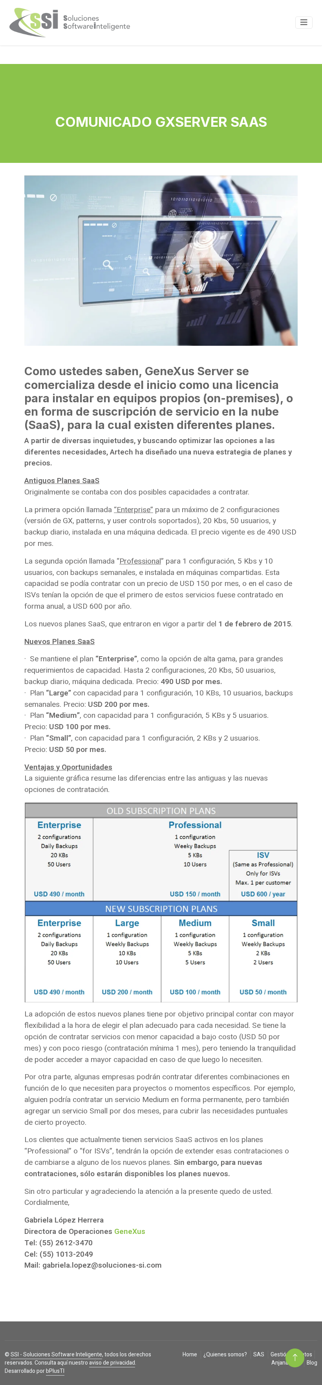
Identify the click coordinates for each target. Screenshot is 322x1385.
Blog (312, 1363)
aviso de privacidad (112, 1363)
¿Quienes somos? (225, 1354)
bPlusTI (55, 1371)
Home (190, 1354)
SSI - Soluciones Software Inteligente (56, 1354)
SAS (259, 1354)
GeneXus (129, 1231)
